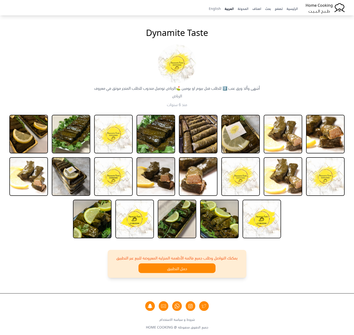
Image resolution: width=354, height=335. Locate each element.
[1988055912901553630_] (240, 134)
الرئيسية (292, 8)
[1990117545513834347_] (156, 134)
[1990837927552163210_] (283, 176)
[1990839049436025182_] (240, 176)
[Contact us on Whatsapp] (177, 306)
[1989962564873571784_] (198, 134)
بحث (268, 8)
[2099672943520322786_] (92, 219)
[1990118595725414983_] (113, 134)
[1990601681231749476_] (325, 176)
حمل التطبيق (177, 268)
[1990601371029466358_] (28, 134)
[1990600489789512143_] (71, 134)
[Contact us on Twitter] (204, 306)
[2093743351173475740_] (198, 176)
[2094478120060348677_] (262, 219)
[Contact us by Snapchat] (150, 306)
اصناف (256, 8)
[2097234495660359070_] (134, 219)
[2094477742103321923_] (28, 176)
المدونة (243, 8)
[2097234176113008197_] (177, 219)
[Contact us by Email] (163, 306)
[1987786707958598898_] (325, 134)
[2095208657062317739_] (219, 219)
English (215, 8)
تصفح (279, 8)
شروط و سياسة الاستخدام (177, 319)
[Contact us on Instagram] (190, 306)
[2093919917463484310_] (156, 176)
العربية (229, 8)
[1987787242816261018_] (283, 134)
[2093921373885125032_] (113, 176)
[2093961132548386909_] (71, 176)
